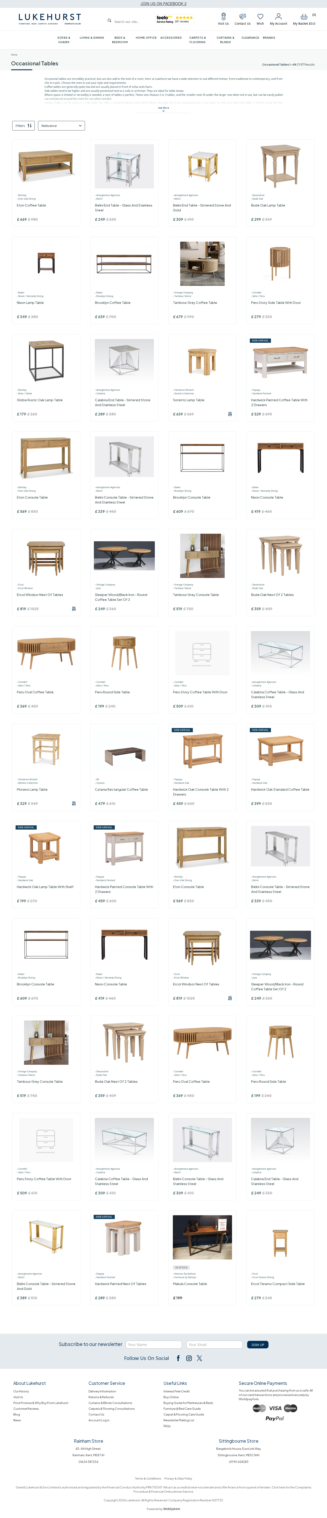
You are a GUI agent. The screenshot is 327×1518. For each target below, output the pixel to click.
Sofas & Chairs (64, 40)
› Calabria (100, 393)
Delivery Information (102, 1391)
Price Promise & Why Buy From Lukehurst (40, 1403)
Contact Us (96, 1414)
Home (14, 54)
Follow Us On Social (146, 1358)
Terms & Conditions (148, 1478)
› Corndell (256, 292)
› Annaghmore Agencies (107, 195)
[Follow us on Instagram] (189, 1358)
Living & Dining (92, 37)
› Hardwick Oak (181, 782)
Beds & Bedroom (120, 40)
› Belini (99, 198)
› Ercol (20, 584)
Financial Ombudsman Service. (172, 1491)
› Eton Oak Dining (26, 198)
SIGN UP (258, 1345)
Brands (269, 37)
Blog (16, 1414)
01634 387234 (88, 1462)
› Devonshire (257, 195)
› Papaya (255, 389)
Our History (21, 1391)
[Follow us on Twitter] (199, 1358)
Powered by (163, 1509)
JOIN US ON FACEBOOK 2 (163, 3)
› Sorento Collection (183, 393)
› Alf (97, 779)
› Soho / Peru (258, 296)
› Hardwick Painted (261, 393)
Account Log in (99, 1420)
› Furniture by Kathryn (184, 1277)
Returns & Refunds (101, 1397)
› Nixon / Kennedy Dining (30, 296)
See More (163, 107)
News (17, 1420)
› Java (98, 588)
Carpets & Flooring (197, 40)
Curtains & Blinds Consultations (110, 1403)
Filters (20, 125)
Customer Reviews (26, 1408)
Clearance (250, 37)
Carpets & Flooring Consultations (112, 1408)
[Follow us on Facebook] (178, 1358)
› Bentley (21, 195)
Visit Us (18, 1397)
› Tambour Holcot (182, 296)
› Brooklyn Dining (104, 296)
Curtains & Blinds (226, 40)
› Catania (100, 782)
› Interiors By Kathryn (184, 1273)
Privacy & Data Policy (178, 1478)
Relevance (49, 125)
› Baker (20, 292)
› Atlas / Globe (24, 393)
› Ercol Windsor (25, 588)
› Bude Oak (257, 198)
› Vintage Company (183, 292)
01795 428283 (238, 1462)
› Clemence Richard (183, 389)
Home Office (146, 37)
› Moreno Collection (27, 782)
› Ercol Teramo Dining (262, 1277)
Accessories (171, 37)
